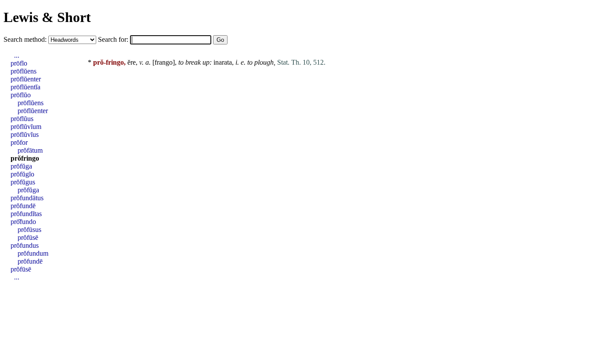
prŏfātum (30, 150)
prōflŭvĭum (26, 126)
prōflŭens (23, 71)
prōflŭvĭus (25, 134)
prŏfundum (33, 253)
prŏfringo (25, 158)
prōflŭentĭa (25, 87)
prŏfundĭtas (26, 213)
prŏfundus (25, 245)
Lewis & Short (47, 17)
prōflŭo (21, 95)
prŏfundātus (27, 198)
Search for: (114, 39)
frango (164, 62)
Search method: (26, 39)
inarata (222, 62)
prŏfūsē (28, 237)
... (16, 55)
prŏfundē (23, 205)
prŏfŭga (21, 166)
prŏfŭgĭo (22, 174)
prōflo (19, 63)
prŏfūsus (29, 229)
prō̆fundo (23, 221)
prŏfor (19, 142)
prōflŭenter (26, 79)
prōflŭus (22, 118)
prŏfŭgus (23, 182)
